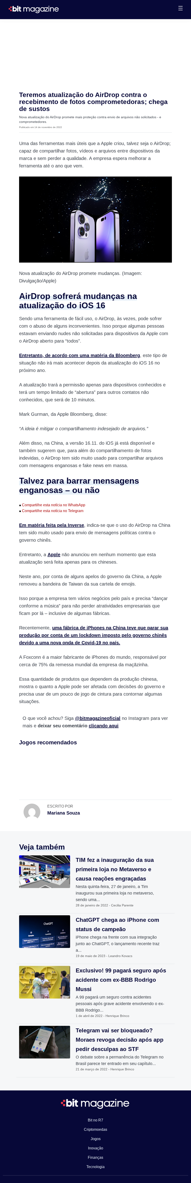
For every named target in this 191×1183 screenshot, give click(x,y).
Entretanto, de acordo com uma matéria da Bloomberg (79, 355)
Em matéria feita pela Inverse (51, 525)
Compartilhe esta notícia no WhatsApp (52, 505)
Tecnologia (95, 1167)
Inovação (95, 1148)
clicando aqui (104, 725)
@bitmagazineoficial (97, 718)
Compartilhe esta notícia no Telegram (51, 511)
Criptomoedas (95, 1129)
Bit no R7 (95, 1120)
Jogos (96, 1139)
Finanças (95, 1157)
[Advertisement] (95, 54)
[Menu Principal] (180, 9)
